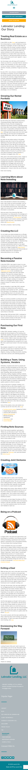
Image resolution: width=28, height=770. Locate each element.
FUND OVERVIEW (6, 737)
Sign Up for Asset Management (14, 16)
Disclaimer (4, 723)
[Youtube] (10, 758)
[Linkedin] (8, 758)
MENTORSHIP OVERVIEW (8, 739)
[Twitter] (13, 758)
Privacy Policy (5, 726)
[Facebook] (5, 758)
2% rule (7, 612)
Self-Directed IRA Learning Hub (10, 714)
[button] (14, 7)
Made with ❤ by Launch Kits (14, 767)
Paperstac (11, 452)
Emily (13, 42)
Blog (2, 711)
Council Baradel (7, 420)
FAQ (2, 730)
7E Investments (17, 217)
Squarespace (6, 419)
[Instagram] (2, 758)
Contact (3, 708)
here (2, 132)
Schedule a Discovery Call (9, 720)
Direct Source (6, 454)
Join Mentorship (14, 12)
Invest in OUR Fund (14, 20)
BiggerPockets (10, 222)
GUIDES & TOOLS (6, 742)
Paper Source (21, 247)
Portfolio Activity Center (9, 409)
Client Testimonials (7, 717)
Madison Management (9, 414)
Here (2, 339)
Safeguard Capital (5, 271)
